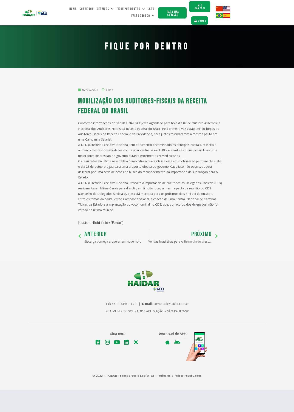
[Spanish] (227, 17)
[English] (227, 10)
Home (72, 9)
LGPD (151, 9)
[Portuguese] (219, 17)
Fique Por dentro (128, 9)
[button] (172, 13)
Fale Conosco (140, 16)
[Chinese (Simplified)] (219, 10)
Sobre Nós (86, 9)
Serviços (103, 9)
